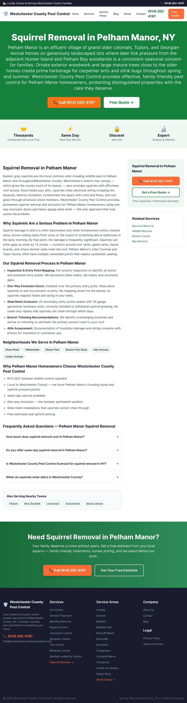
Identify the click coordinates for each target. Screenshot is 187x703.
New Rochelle (32, 503)
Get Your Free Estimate (119, 570)
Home (75, 13)
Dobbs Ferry (103, 673)
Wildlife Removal (142, 231)
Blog (116, 13)
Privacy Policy (151, 638)
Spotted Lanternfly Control (65, 656)
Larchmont (53, 503)
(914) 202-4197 (156, 13)
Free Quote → (122, 102)
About (127, 13)
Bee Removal (140, 241)
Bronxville (102, 638)
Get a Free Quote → (156, 192)
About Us (148, 609)
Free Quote (175, 13)
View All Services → (62, 662)
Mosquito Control (60, 638)
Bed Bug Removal (60, 621)
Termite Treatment (61, 615)
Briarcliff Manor (105, 633)
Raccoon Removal (143, 225)
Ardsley (100, 609)
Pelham (13, 503)
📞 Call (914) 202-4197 (74, 102)
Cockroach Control (61, 633)
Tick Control (57, 644)
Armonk (101, 615)
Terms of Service (153, 644)
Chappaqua (103, 650)
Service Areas (103, 13)
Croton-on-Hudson (107, 668)
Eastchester (73, 503)
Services (89, 13)
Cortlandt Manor (106, 656)
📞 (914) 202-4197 (18, 636)
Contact (141, 13)
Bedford (101, 621)
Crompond (102, 662)
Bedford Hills (104, 627)
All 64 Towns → (105, 679)
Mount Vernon (94, 503)
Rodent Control (141, 236)
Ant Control (56, 609)
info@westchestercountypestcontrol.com (27, 641)
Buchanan (102, 644)
